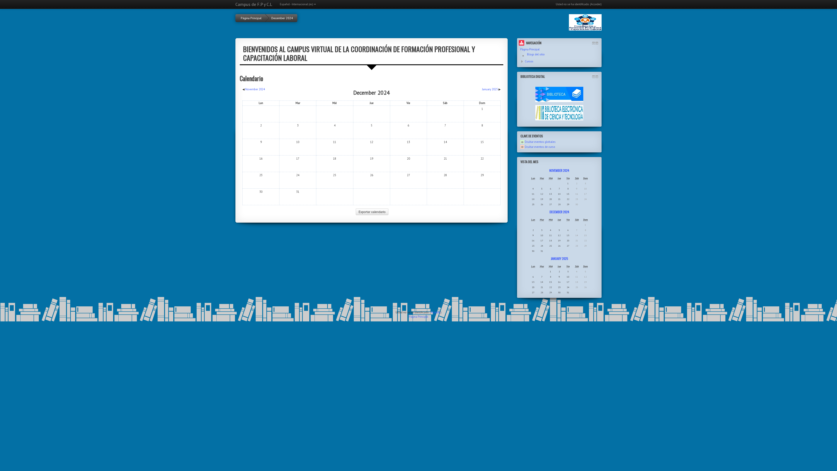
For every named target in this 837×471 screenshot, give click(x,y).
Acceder (596, 4)
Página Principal (251, 18)
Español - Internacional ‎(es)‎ (296, 4)
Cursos (529, 61)
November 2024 (559, 170)
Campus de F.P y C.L (253, 4)
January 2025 (559, 258)
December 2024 (282, 18)
